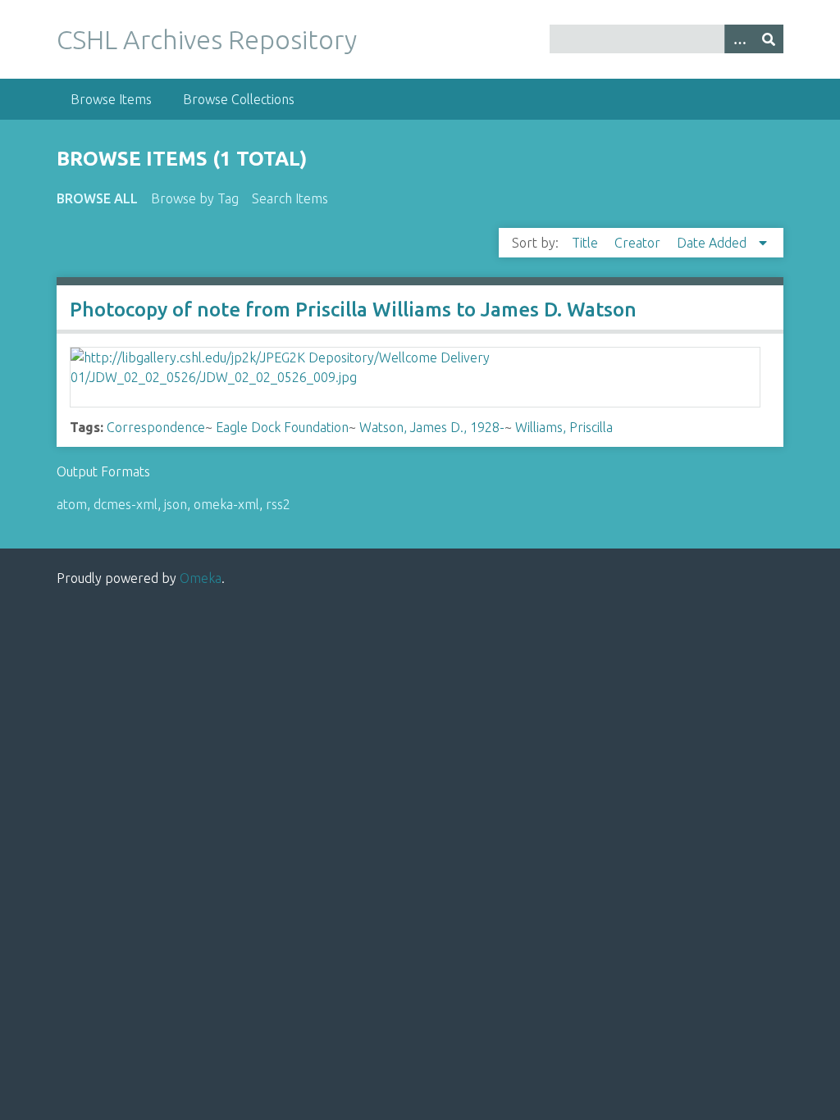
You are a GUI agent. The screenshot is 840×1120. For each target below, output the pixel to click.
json (175, 504)
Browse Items (111, 99)
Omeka (200, 578)
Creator (639, 242)
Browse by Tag (195, 198)
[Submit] (768, 39)
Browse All (97, 198)
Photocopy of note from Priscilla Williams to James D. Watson (353, 309)
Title (586, 242)
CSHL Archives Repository (207, 39)
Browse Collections (238, 99)
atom (72, 504)
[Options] (739, 39)
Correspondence (156, 427)
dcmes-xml (126, 504)
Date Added (713, 242)
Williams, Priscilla (564, 427)
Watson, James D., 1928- (431, 427)
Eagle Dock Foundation (282, 427)
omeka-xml (226, 504)
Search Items (290, 198)
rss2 (278, 504)
